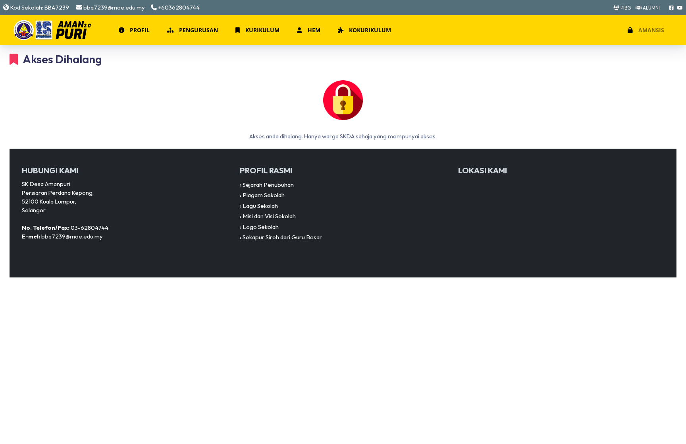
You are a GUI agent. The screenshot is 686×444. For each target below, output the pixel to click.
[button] (133, 30)
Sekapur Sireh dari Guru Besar (282, 237)
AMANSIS (650, 30)
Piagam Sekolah (264, 195)
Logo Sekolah (261, 227)
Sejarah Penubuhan (268, 184)
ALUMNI (651, 8)
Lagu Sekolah (260, 205)
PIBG (625, 8)
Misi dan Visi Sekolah (269, 216)
